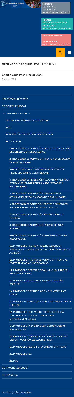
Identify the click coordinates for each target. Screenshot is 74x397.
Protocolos (13, 141)
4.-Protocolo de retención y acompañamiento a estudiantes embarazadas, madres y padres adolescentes (39, 183)
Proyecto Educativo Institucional (27, 120)
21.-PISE (13, 360)
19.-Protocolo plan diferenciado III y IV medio (37, 346)
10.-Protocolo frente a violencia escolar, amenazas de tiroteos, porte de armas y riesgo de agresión (39, 249)
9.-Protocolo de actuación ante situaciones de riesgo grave (38, 237)
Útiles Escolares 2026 (15, 99)
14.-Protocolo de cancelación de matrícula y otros (37, 293)
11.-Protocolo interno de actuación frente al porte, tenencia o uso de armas (38, 261)
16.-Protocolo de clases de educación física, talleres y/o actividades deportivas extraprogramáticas (36, 315)
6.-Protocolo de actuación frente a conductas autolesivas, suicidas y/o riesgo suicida (38, 206)
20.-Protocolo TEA (20, 353)
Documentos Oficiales (16, 113)
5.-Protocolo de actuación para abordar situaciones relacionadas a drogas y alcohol (38, 195)
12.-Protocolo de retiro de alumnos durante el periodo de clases (38, 272)
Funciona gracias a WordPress (17, 392)
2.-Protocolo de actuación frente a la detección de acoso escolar (40, 160)
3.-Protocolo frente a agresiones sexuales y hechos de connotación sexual (36, 171)
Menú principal (69, 52)
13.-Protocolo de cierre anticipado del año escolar (36, 282)
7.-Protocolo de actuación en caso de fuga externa (36, 216)
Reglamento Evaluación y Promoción (29, 134)
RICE (8, 127)
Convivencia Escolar (15, 367)
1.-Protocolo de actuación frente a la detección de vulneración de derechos (40, 150)
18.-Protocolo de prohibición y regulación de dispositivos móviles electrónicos (38, 338)
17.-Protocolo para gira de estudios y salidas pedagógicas (37, 327)
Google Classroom (14, 106)
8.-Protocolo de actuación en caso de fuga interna (36, 226)
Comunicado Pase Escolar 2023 (22, 75)
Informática (10, 374)
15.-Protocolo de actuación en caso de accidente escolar (40, 303)
